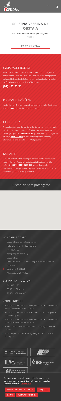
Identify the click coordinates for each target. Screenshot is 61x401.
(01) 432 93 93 (12, 86)
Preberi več (26, 383)
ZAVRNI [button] (10, 395)
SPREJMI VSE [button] (43, 390)
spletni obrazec (26, 133)
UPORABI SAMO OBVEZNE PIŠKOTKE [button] (20, 390)
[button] (31, 206)
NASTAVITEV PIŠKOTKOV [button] (27, 395)
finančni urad (17, 136)
